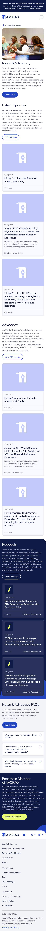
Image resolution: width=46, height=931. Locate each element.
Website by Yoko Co (10, 927)
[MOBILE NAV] (42, 17)
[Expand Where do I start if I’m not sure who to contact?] (23, 734)
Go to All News (10, 137)
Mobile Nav (42, 17)
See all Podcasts (11, 576)
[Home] (3, 25)
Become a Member (12, 817)
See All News (9, 94)
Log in (4, 886)
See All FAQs (9, 725)
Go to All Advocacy (12, 357)
